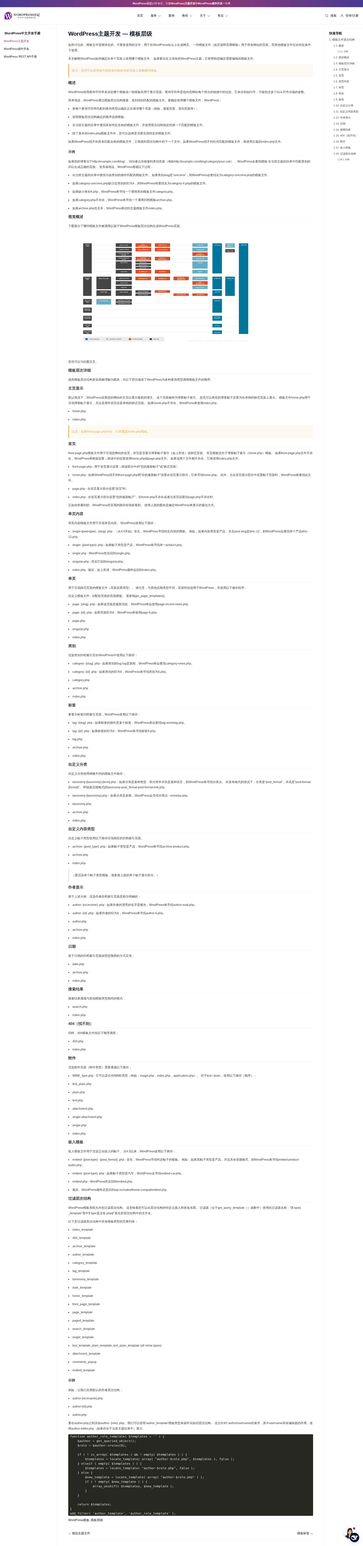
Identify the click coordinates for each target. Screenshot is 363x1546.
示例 (346, 51)
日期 (342, 123)
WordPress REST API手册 (20, 56)
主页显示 (344, 69)
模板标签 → (305, 1533)
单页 (341, 87)
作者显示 (345, 117)
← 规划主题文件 (79, 1533)
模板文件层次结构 (343, 39)
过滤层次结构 (348, 153)
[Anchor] (77, 83)
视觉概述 (344, 57)
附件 (342, 141)
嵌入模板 (345, 147)
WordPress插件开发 (16, 48)
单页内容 (344, 81)
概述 (341, 45)
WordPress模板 (78, 1520)
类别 (341, 93)
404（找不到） (349, 135)
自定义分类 (346, 105)
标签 (341, 99)
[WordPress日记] (22, 15)
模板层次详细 (346, 63)
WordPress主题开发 (16, 41)
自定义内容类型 (349, 111)
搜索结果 (345, 129)
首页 (341, 75)
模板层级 (97, 1520)
